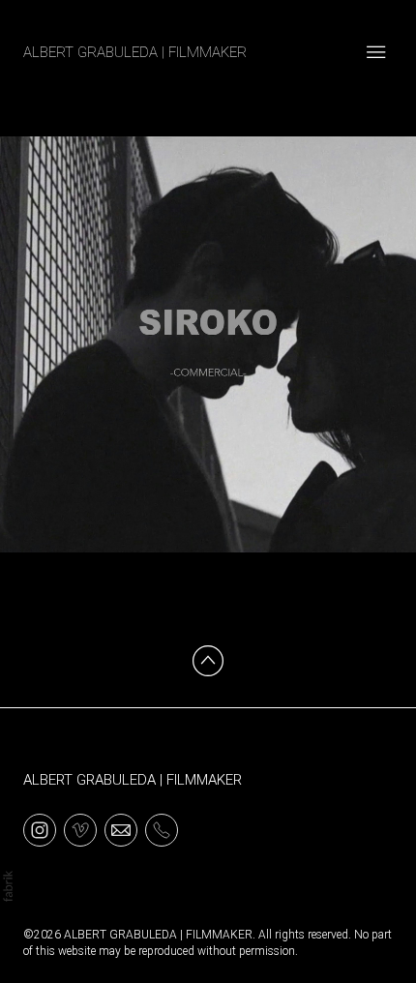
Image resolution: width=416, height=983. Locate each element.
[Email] (120, 829)
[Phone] (161, 829)
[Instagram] (39, 829)
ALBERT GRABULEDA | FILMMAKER (132, 780)
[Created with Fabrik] (7, 886)
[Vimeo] (80, 829)
